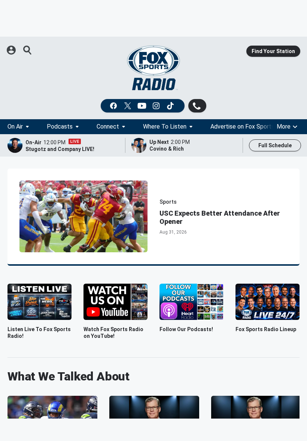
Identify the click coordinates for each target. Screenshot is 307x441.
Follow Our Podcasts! (186, 329)
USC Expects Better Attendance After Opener (219, 217)
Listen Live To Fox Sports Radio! (39, 332)
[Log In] (12, 50)
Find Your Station (273, 51)
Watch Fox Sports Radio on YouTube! (113, 332)
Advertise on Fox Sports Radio (250, 126)
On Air (15, 126)
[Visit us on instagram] (157, 105)
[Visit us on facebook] (114, 105)
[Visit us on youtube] (142, 105)
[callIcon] (197, 105)
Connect (108, 126)
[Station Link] (153, 67)
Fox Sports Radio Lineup (265, 329)
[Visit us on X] (128, 105)
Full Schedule (275, 145)
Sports (168, 202)
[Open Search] (27, 50)
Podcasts (60, 126)
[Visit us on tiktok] (171, 105)
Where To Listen (164, 126)
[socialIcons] (143, 105)
